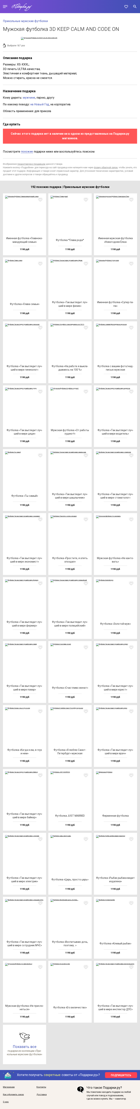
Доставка (41, 1095)
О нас (6, 1102)
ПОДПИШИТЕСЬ (121, 1075)
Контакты (41, 1087)
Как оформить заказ (13, 1095)
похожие (27, 151)
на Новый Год (39, 104)
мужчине (29, 97)
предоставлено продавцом (31, 164)
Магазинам (9, 1087)
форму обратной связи (106, 167)
